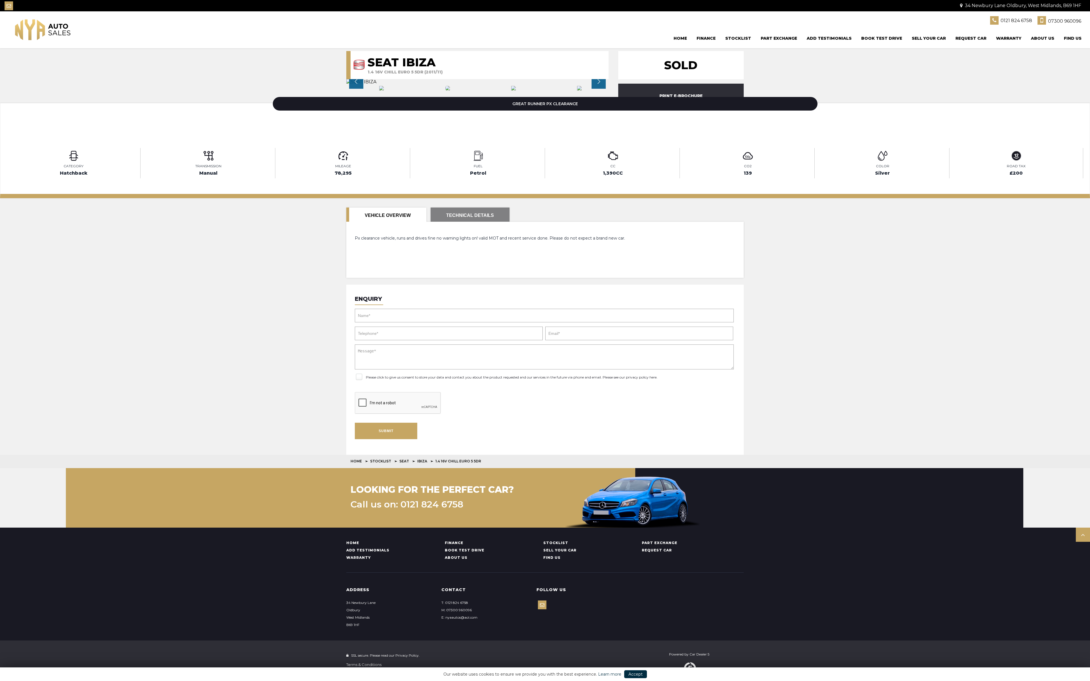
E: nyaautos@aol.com (459, 617)
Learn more (609, 674)
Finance (706, 38)
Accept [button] (635, 674)
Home (680, 38)
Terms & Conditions (364, 664)
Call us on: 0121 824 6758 (407, 504)
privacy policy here (641, 377)
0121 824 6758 (1015, 20)
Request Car (970, 38)
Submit (386, 431)
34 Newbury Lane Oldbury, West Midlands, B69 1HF (1022, 5)
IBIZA (422, 461)
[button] (1083, 535)
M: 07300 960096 (456, 610)
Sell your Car (929, 38)
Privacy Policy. (407, 655)
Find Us (1072, 38)
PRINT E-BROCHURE (681, 95)
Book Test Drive (881, 38)
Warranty (1008, 38)
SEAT (404, 461)
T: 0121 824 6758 (454, 602)
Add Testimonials (829, 38)
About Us (1042, 38)
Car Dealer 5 (699, 654)
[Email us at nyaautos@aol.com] (9, 5)
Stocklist (738, 38)
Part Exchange (779, 38)
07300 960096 (1064, 21)
